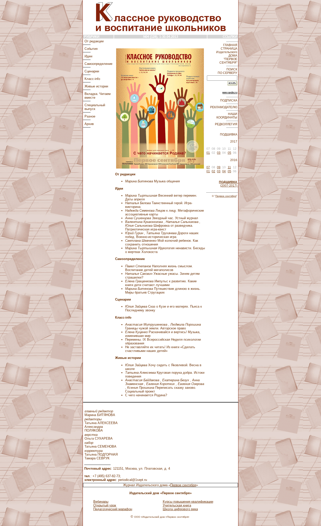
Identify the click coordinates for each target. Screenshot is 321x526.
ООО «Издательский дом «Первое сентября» (161, 516)
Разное (90, 116)
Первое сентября (225, 196)
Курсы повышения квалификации (188, 501)
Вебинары (100, 501)
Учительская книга (177, 505)
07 (208, 167)
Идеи (88, 56)
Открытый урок (104, 505)
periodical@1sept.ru (132, 480)
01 (208, 153)
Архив (89, 124)
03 (218, 153)
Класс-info (92, 79)
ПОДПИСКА (229, 100)
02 (213, 171)
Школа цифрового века (180, 509)
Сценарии (92, 71)
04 (224, 171)
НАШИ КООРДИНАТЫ (227, 115)
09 (218, 167)
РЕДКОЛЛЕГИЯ (226, 124)
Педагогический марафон (112, 509)
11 (229, 167)
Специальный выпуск (95, 107)
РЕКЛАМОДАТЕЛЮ (224, 107)
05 (229, 153)
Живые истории (96, 86)
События (91, 49)
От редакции (94, 41)
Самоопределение (98, 64)
